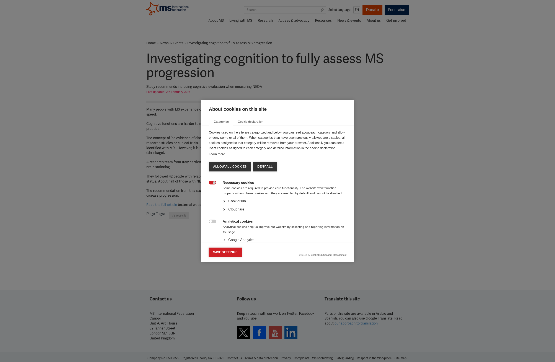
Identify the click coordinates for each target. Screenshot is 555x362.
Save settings (225, 252)
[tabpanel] (277, 213)
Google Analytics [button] (241, 240)
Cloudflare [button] (236, 209)
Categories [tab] (221, 121)
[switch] (210, 183)
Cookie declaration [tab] (250, 121)
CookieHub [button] (237, 201)
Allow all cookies (229, 166)
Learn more (217, 154)
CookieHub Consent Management (328, 255)
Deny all (265, 166)
